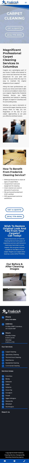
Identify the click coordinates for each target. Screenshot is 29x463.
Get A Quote (14, 28)
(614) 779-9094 (14, 35)
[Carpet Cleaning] (14, 164)
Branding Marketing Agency (14, 457)
